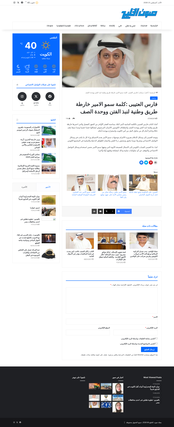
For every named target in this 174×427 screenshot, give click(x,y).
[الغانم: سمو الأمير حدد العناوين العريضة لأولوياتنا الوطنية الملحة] (81, 182)
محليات (143, 25)
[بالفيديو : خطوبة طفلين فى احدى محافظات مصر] (49, 225)
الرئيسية (154, 25)
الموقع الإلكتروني (104, 328)
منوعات (50, 25)
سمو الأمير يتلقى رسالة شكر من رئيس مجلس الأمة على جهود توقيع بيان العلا (113, 194)
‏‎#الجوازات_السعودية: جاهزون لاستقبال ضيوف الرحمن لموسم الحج (28, 130)
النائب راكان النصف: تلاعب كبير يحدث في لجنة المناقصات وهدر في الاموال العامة (80, 253)
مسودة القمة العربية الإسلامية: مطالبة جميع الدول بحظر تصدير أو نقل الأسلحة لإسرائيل (28, 168)
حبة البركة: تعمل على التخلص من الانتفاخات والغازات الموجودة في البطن (29, 252)
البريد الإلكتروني (151, 328)
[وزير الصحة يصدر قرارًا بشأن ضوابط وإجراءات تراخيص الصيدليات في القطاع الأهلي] (94, 405)
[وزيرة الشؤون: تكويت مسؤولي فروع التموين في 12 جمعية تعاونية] (94, 398)
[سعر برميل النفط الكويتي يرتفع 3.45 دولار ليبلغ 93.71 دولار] (94, 386)
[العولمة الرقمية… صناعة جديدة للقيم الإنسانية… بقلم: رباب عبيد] (117, 388)
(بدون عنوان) (35, 208)
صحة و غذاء (79, 25)
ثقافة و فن (92, 25)
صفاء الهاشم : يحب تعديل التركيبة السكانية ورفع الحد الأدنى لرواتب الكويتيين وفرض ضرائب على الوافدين (144, 253)
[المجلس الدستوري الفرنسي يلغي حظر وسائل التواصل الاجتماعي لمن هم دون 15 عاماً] (106, 405)
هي (120, 25)
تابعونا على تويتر (78, 377)
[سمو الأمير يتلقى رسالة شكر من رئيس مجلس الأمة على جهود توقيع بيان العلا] (112, 182)
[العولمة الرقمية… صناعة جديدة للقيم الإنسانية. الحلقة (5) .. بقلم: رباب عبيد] (117, 407)
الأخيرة (24, 187)
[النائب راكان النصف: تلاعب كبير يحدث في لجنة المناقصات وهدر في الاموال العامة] (80, 240)
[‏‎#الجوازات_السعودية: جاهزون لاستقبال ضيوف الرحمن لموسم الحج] (49, 130)
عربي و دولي (130, 25)
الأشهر (47, 187)
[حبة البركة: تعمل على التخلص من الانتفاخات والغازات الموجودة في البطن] (49, 254)
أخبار (146, 93)
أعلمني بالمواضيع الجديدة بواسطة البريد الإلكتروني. (137, 344)
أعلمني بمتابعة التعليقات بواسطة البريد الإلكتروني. (138, 339)
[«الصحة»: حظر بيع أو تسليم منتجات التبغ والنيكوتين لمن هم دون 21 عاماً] (106, 398)
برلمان (141, 93)
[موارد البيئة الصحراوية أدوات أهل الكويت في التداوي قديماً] (49, 200)
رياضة (103, 25)
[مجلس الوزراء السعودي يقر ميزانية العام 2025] (49, 158)
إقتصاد (112, 25)
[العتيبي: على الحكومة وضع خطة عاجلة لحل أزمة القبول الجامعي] (143, 182)
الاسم (155, 317)
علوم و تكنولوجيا (64, 25)
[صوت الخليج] (139, 13)
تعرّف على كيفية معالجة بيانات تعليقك (94, 355)
